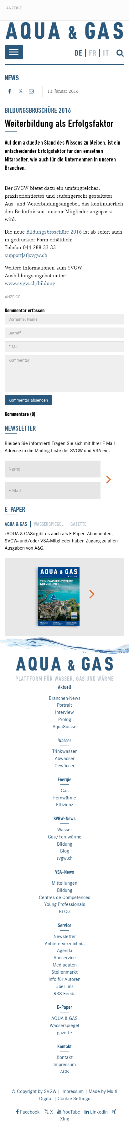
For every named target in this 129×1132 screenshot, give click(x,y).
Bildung (64, 844)
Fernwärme (64, 798)
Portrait (64, 705)
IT (106, 52)
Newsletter (65, 936)
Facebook (29, 1112)
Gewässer (64, 766)
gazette (64, 1033)
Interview (64, 712)
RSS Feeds (64, 993)
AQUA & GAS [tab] (16, 524)
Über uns (64, 986)
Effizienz (64, 805)
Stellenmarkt (64, 972)
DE (79, 52)
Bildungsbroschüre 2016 (54, 232)
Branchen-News (64, 698)
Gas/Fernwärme (64, 837)
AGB (64, 1072)
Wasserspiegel (64, 1025)
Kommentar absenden (28, 400)
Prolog (64, 719)
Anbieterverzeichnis (65, 944)
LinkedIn (98, 1112)
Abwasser (65, 758)
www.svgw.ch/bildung (30, 283)
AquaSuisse (64, 726)
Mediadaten (65, 965)
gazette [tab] (78, 524)
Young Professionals (64, 904)
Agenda (64, 950)
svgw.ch (64, 858)
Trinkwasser (64, 751)
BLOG (64, 911)
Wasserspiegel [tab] (49, 524)
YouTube (71, 1112)
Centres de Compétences (64, 897)
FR (93, 52)
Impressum (65, 1064)
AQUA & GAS (64, 1018)
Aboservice (65, 958)
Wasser (64, 830)
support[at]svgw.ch (26, 255)
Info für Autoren (64, 979)
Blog (64, 851)
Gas (65, 790)
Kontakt (65, 1057)
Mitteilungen (64, 883)
